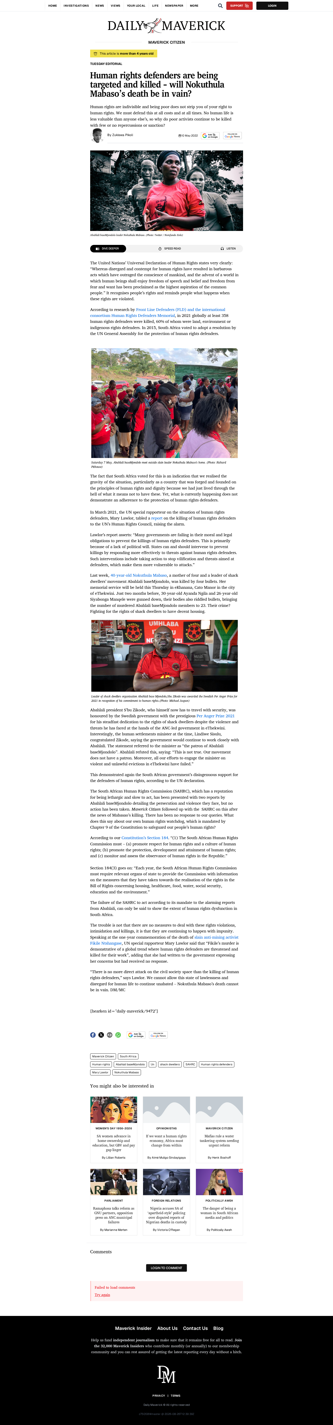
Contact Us (195, 1328)
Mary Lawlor (100, 1072)
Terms (176, 1396)
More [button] (194, 6)
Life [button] (155, 6)
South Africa (128, 1056)
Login (272, 6)
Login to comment (166, 1268)
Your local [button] (136, 6)
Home (52, 6)
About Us (167, 1328)
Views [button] (115, 6)
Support (236, 6)
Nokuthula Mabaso (126, 1072)
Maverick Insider (133, 1328)
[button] (210, 135)
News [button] (99, 6)
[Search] (220, 5)
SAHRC (190, 1064)
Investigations (76, 6)
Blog (218, 1328)
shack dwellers (170, 1064)
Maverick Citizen (103, 1056)
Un (152, 1064)
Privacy (158, 1396)
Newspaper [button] (174, 6)
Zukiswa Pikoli (122, 135)
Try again (102, 1294)
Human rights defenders (216, 1064)
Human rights (101, 1064)
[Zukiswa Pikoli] (97, 135)
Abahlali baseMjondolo (130, 1064)
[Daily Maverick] (166, 26)
